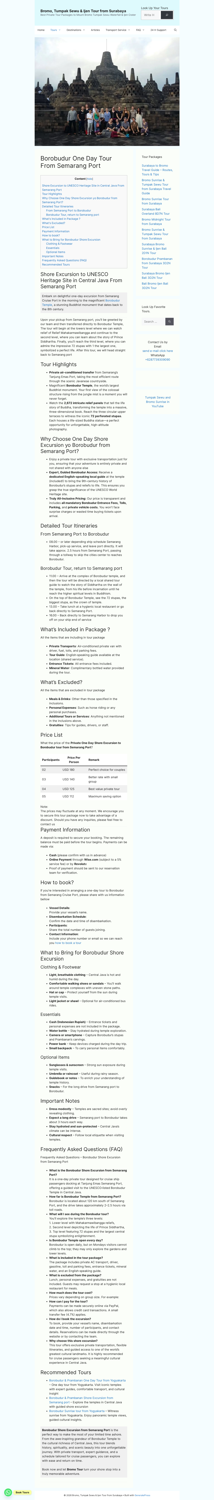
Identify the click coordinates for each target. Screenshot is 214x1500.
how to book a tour (67, 943)
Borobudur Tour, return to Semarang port (72, 214)
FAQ (138, 30)
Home (41, 30)
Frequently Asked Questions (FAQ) (64, 260)
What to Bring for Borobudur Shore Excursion (71, 239)
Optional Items (55, 252)
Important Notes (52, 256)
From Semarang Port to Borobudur (68, 210)
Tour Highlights (52, 194)
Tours (53, 30)
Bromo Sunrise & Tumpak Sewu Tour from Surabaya (155, 234)
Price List (48, 227)
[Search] (167, 15)
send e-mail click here (158, 351)
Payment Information (55, 231)
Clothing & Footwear (59, 243)
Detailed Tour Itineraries (57, 206)
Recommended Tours (56, 264)
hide (89, 178)
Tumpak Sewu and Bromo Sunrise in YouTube (157, 402)
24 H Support (158, 30)
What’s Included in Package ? (61, 219)
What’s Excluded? (53, 223)
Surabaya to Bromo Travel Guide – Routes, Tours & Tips (157, 170)
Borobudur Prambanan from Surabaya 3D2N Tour (157, 263)
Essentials (52, 248)
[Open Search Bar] (175, 30)
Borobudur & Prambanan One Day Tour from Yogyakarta (87, 1380)
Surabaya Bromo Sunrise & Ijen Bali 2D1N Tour (154, 248)
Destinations (74, 30)
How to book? (51, 235)
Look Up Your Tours (154, 8)
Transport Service (116, 30)
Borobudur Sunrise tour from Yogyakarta (77, 1411)
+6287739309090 (157, 359)
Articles (95, 30)
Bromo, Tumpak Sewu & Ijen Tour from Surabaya (83, 11)
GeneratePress (142, 1495)
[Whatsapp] (8, 1492)
